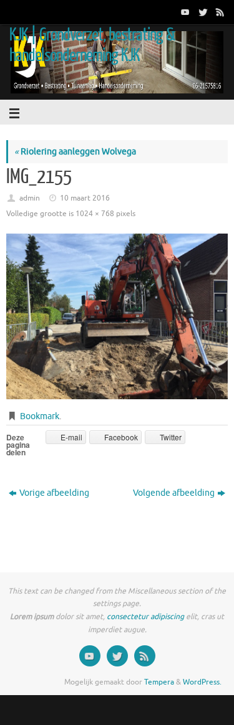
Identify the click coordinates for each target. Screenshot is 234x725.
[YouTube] (184, 12)
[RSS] (219, 12)
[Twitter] (201, 12)
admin (29, 198)
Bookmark (39, 416)
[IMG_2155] (117, 316)
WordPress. (202, 682)
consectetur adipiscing (145, 617)
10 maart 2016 (85, 198)
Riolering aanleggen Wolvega (75, 151)
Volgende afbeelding (174, 493)
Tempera (159, 682)
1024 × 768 (95, 214)
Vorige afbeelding (54, 493)
